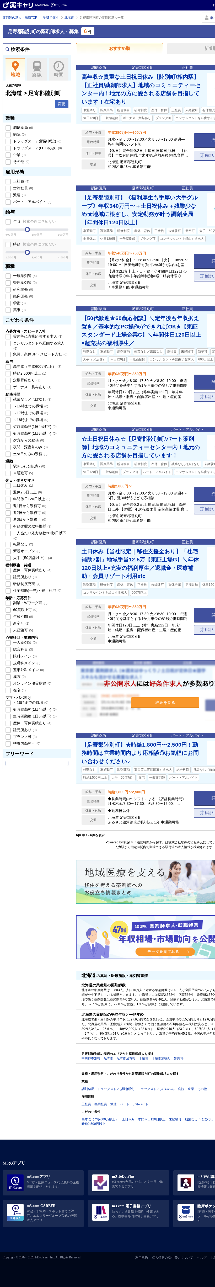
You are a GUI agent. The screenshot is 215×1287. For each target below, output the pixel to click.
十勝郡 (143, 1058)
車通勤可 (22, 473)
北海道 (69, 17)
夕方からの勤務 (28, 440)
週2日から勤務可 (29, 512)
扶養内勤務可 (26, 743)
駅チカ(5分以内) (28, 466)
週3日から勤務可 (29, 519)
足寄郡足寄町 (126, 1058)
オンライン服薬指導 (31, 683)
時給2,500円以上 (29, 373)
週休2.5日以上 (27, 492)
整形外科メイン (28, 670)
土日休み (22, 485)
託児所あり (24, 577)
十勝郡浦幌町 (161, 1058)
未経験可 (22, 630)
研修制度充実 (26, 584)
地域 (15, 74)
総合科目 (22, 649)
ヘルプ (202, 1257)
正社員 (20, 181)
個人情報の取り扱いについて (172, 1257)
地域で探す (51, 17)
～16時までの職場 (30, 406)
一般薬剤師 (24, 276)
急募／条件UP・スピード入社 (39, 354)
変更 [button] (61, 104)
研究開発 (22, 289)
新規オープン (26, 551)
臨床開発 (22, 296)
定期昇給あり (26, 380)
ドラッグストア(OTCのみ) (37, 148)
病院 (19, 134)
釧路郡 (179, 1058)
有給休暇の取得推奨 (31, 526)
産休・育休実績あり (31, 570)
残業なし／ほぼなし (31, 399)
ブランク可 (24, 737)
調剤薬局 (22, 127)
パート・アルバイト (31, 202)
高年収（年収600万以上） (36, 366)
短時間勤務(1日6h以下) (34, 433)
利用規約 (141, 1257)
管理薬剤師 (24, 282)
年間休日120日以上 (31, 499)
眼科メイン (24, 656)
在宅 (19, 690)
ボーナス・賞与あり (31, 387)
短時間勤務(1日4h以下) (34, 426)
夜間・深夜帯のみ (30, 447)
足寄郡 (108, 1058)
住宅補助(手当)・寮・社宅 (36, 590)
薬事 (19, 310)
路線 (37, 74)
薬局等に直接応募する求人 (37, 336)
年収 (34, 221)
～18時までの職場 (30, 420)
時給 (34, 244)
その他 (20, 161)
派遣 (19, 195)
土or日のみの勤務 (29, 454)
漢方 (19, 676)
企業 (19, 155)
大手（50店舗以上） (32, 558)
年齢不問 (22, 616)
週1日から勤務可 (29, 506)
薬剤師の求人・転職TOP (20, 17)
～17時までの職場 (30, 413)
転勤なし (22, 544)
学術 (19, 303)
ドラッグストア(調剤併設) (36, 141)
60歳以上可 (24, 610)
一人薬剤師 (24, 642)
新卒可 (20, 623)
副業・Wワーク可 (29, 603)
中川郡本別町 (91, 1058)
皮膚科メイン (26, 663)
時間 (58, 74)
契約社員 (22, 188)
